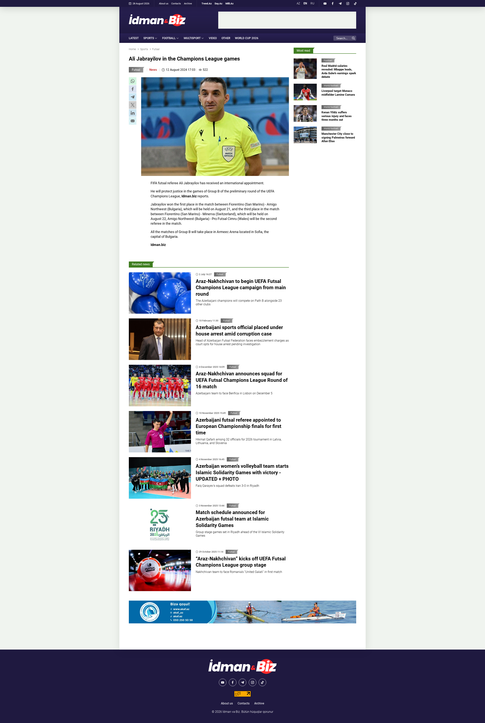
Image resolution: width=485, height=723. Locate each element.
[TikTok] (355, 3)
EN (305, 3)
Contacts (176, 3)
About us (163, 3)
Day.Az (218, 3)
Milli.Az (229, 3)
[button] (133, 81)
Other (225, 38)
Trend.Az (207, 3)
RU (312, 3)
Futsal (136, 70)
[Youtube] (325, 3)
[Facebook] (332, 3)
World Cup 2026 (246, 38)
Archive (188, 3)
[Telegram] (340, 3)
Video (213, 38)
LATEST (134, 38)
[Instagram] (347, 3)
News (153, 70)
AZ (298, 3)
